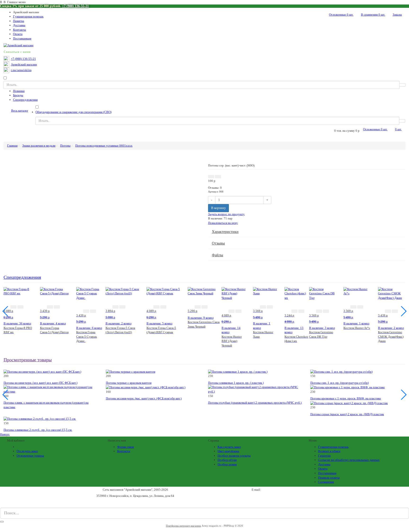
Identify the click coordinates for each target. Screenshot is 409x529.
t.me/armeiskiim (21, 70)
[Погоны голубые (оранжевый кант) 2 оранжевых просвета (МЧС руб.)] (255, 389)
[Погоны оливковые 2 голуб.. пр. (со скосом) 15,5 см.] (40, 418)
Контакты (19, 29)
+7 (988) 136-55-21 (75, 6)
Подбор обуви (227, 460)
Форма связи (125, 447)
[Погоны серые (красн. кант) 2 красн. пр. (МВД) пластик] (349, 403)
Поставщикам (22, 38)
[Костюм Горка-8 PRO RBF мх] (18, 291)
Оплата (17, 34)
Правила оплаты (329, 477)
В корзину (218, 208)
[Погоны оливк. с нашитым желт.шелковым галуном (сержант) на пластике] (51, 389)
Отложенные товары (30, 455)
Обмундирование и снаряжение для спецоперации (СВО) (73, 112)
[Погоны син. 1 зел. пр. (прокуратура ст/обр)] (341, 371)
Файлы (217, 255)
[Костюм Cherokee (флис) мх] (297, 293)
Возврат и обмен (329, 451)
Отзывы (218, 243)
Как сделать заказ (229, 447)
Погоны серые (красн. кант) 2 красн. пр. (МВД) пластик (347, 414)
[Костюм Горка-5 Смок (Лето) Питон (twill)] (123, 291)
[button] (211, 176)
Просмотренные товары (28, 359)
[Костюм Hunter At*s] (357, 291)
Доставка (19, 25)
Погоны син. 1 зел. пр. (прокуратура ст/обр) (339, 383)
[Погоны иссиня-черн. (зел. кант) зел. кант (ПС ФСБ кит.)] (42, 371)
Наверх (5, 434)
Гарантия (324, 455)
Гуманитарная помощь (28, 16)
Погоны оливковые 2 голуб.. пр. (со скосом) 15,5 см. (38, 430)
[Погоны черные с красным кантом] (130, 371)
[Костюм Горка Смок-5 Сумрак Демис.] (91, 293)
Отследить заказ (27, 451)
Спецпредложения (25, 99)
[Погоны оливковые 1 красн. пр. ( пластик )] (237, 371)
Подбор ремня (227, 464)
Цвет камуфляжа (228, 451)
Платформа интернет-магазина (183, 525)
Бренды (18, 95)
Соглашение (326, 482)
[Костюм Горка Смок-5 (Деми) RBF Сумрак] (164, 291)
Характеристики (225, 232)
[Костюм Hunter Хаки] (265, 291)
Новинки (19, 91)
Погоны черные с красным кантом (128, 383)
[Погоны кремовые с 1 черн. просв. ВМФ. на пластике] (347, 387)
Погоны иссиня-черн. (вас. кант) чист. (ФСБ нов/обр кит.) (144, 398)
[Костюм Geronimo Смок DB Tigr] (323, 293)
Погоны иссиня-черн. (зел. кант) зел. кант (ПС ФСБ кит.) (40, 383)
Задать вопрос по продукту (226, 214)
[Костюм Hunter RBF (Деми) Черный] (234, 293)
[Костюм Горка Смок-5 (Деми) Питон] (54, 291)
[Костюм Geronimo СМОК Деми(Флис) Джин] (391, 293)
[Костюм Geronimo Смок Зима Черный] (205, 291)
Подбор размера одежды (234, 455)
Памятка (18, 21)
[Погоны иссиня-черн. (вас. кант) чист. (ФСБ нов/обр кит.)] (145, 387)
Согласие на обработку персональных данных (349, 460)
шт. (341, 14)
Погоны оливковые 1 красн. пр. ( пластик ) (236, 383)
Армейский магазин (24, 64)
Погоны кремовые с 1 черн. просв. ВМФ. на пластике (345, 398)
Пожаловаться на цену (223, 223)
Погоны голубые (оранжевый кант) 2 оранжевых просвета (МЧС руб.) (255, 402)
